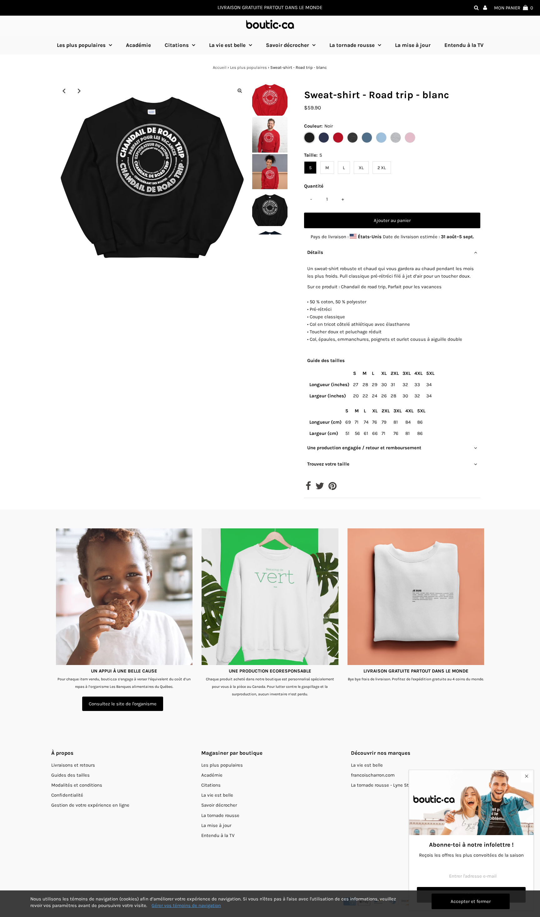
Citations (177, 45)
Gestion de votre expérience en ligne (90, 805)
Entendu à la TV (217, 835)
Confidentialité (67, 795)
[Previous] (64, 91)
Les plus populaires (81, 45)
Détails (315, 252)
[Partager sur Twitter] (319, 488)
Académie (211, 775)
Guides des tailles (70, 775)
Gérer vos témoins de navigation (186, 905)
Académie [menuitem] (138, 45)
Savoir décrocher (287, 45)
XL (361, 167)
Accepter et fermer (471, 901)
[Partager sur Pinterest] (332, 488)
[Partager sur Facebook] (308, 488)
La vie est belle (227, 45)
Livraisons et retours (73, 765)
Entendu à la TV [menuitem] (463, 45)
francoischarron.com (373, 775)
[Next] (79, 91)
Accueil (220, 67)
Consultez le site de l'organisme (123, 704)
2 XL (382, 167)
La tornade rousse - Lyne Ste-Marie (388, 785)
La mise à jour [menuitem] (413, 45)
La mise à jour (216, 825)
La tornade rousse (352, 45)
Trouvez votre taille (328, 464)
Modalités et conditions (76, 785)
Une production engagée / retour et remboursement (364, 448)
